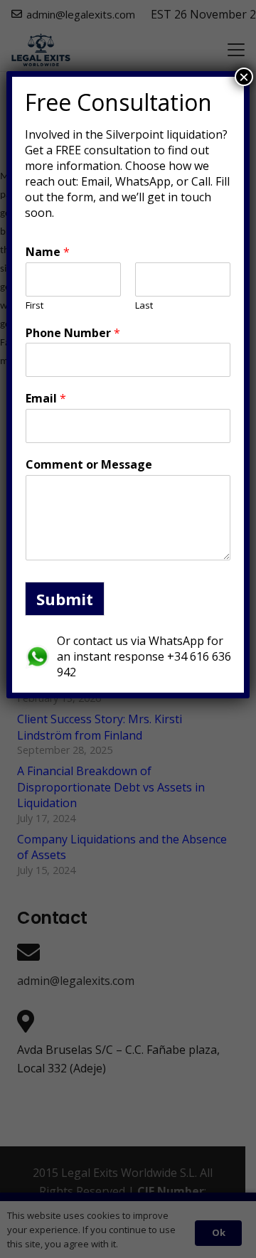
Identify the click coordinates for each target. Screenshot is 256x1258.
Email (46, 398)
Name (48, 252)
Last (144, 305)
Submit (64, 598)
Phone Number (73, 333)
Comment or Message (89, 464)
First (34, 305)
